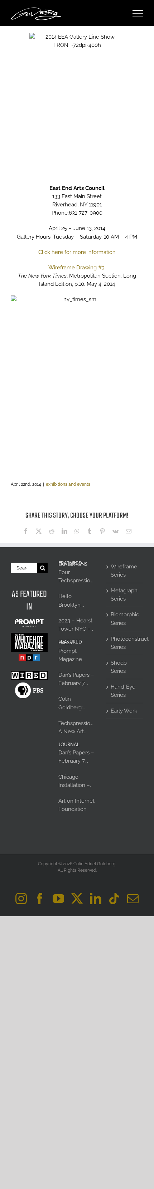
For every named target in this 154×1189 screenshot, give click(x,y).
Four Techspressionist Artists (76, 577)
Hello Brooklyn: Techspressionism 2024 (76, 601)
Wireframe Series (124, 570)
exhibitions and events (68, 484)
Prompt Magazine (70, 655)
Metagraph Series (124, 594)
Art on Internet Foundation (76, 805)
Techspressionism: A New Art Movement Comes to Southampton (76, 728)
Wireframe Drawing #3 (76, 267)
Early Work (124, 711)
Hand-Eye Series (123, 691)
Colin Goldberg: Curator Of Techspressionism (76, 703)
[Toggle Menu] (138, 13)
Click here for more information (77, 252)
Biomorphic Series (125, 618)
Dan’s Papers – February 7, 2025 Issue (76, 680)
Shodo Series (119, 667)
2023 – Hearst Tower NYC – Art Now (75, 625)
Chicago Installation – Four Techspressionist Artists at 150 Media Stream (76, 781)
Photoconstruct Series (125, 643)
